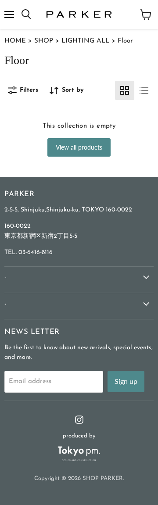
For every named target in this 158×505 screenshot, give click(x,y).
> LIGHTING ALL (81, 41)
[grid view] (124, 90)
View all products (79, 147)
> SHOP (39, 41)
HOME (15, 41)
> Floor (121, 41)
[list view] (144, 90)
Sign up (126, 381)
